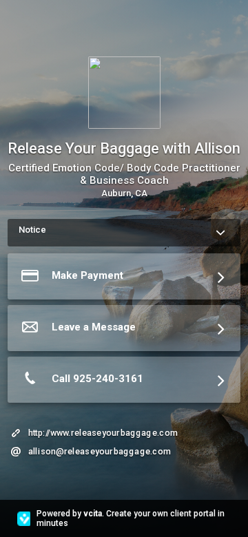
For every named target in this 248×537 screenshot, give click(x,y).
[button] (124, 279)
